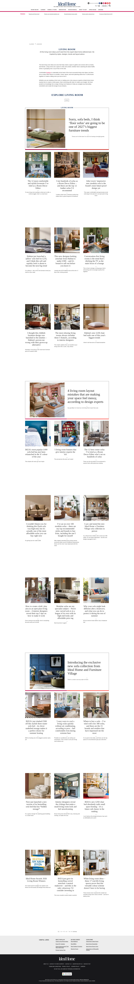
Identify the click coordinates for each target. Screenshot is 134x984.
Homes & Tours (52, 9)
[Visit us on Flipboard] (107, 3)
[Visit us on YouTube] (109, 3)
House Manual (72, 9)
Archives (75, 931)
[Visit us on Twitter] (101, 3)
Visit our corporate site (84, 979)
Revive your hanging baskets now (51, 14)
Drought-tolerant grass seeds (70, 14)
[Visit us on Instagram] (103, 3)
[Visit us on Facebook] (99, 3)
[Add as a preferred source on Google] (67, 974)
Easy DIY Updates (60, 944)
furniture (48, 72)
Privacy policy (66, 966)
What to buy (83, 9)
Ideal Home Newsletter (91, 944)
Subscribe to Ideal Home (92, 941)
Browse (100, 9)
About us (45, 964)
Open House (92, 9)
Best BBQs (73, 944)
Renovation (62, 9)
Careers (83, 966)
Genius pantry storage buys (88, 14)
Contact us (68, 964)
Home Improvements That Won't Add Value (62, 947)
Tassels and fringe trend (34, 14)
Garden (43, 9)
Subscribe (104, 5)
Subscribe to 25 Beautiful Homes (92, 949)
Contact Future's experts (57, 964)
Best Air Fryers (74, 949)
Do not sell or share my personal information (67, 969)
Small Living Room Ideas (62, 941)
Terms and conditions (55, 966)
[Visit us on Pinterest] (105, 3)
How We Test (87, 964)
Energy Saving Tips (60, 950)
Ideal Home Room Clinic (92, 946)
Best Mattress (74, 941)
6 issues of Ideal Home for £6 (105, 14)
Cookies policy (75, 966)
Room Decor (34, 9)
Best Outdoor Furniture (76, 946)
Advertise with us (77, 964)
